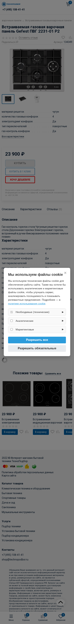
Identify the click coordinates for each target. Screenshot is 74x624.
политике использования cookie (26, 303)
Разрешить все (37, 340)
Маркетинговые (25, 329)
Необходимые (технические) (32, 312)
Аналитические (24, 320)
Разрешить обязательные (37, 348)
